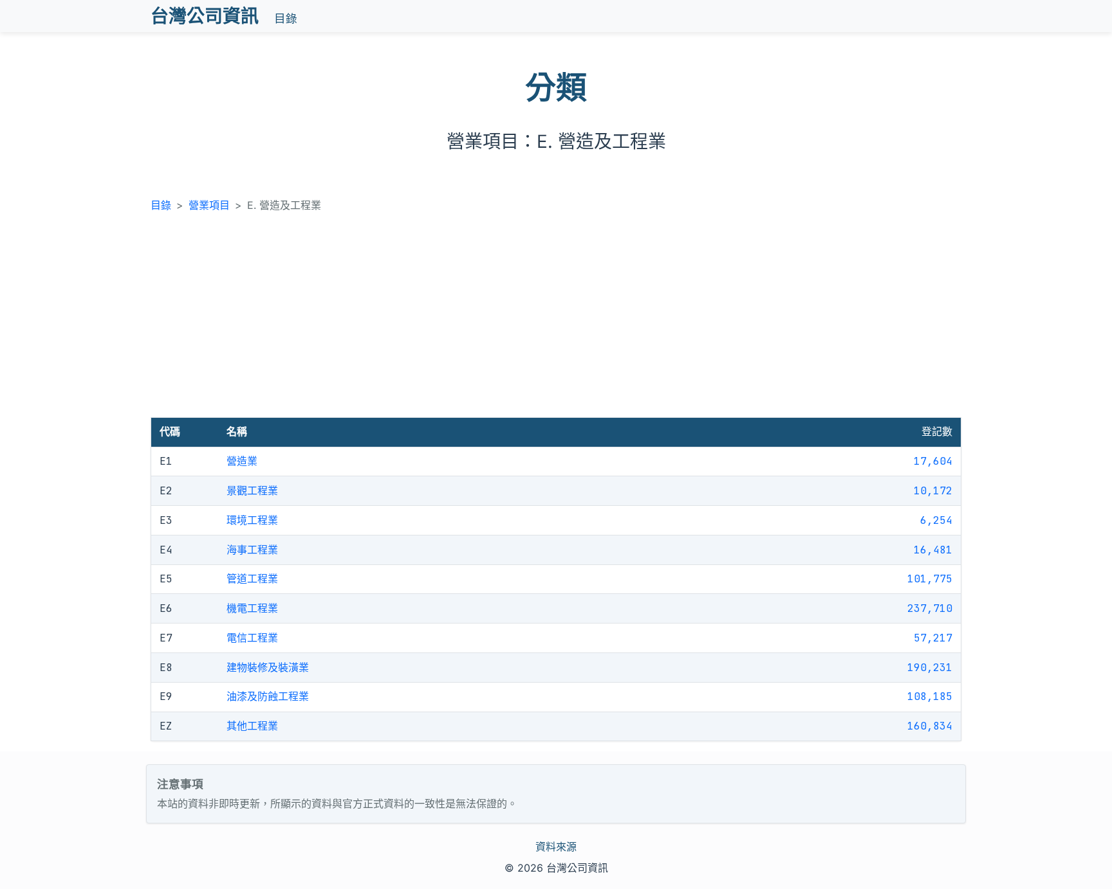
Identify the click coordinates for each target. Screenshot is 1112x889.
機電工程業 (252, 608)
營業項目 (209, 205)
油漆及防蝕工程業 (268, 696)
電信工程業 (252, 637)
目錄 (285, 18)
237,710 (929, 608)
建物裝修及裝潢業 (268, 667)
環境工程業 (252, 520)
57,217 (933, 638)
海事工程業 (252, 549)
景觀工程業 (252, 490)
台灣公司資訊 (205, 16)
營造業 (242, 460)
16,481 (933, 550)
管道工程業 (252, 578)
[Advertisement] (556, 321)
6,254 (936, 520)
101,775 (929, 579)
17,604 (933, 461)
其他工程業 (252, 725)
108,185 (929, 696)
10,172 (933, 491)
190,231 (929, 667)
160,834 (929, 726)
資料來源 (556, 846)
